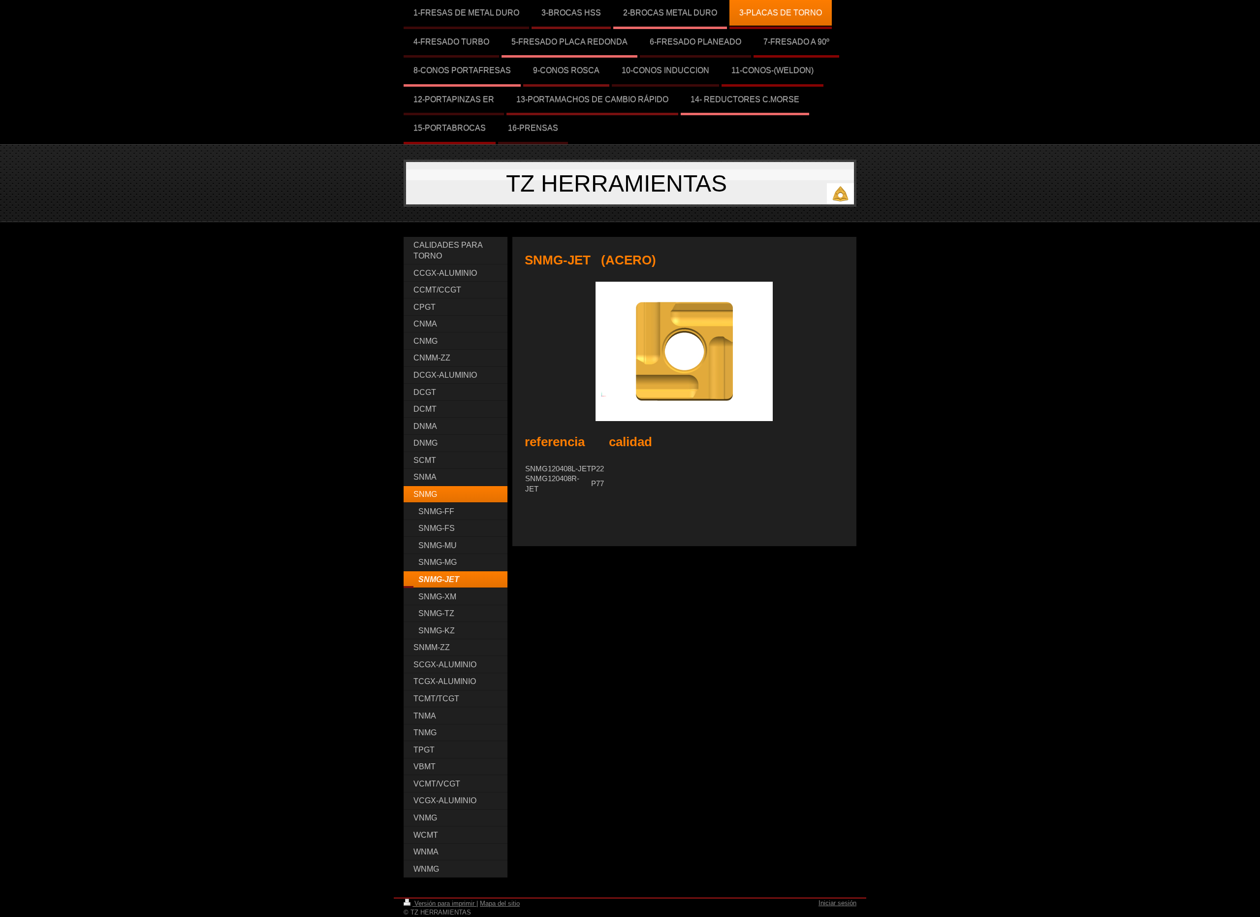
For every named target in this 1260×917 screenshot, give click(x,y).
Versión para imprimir (444, 903)
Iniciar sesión (837, 903)
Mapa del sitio (500, 903)
